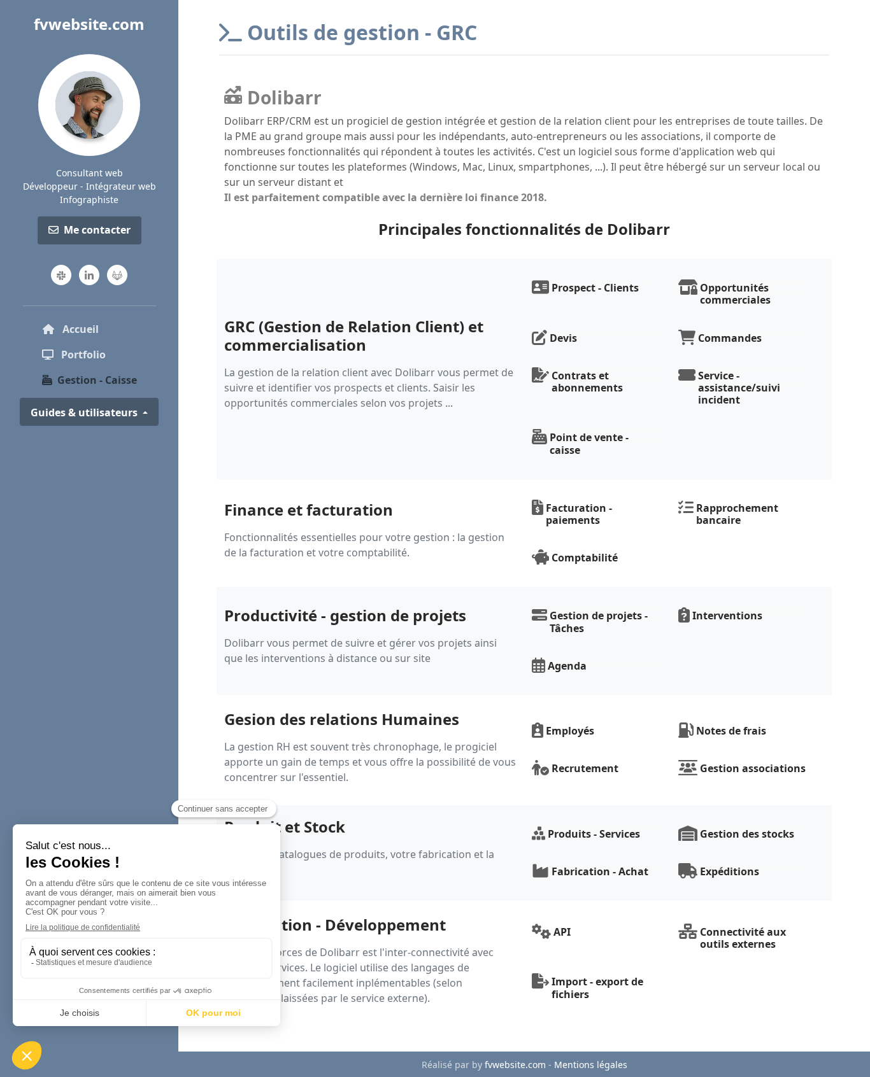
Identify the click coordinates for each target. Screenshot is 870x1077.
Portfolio (82, 355)
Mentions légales (590, 1065)
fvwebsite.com (89, 23)
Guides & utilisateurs (85, 412)
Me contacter (97, 230)
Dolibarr (284, 97)
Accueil (101, 328)
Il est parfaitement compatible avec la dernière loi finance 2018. (385, 197)
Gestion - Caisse (97, 380)
